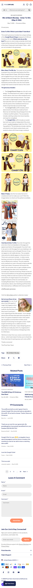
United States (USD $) (10, 560)
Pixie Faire (9, 579)
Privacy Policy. (5, 546)
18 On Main (10, 295)
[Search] (29, 10)
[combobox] (16, 10)
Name (3, 482)
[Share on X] (14, 358)
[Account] (24, 5)
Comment (4, 499)
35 (20, 471)
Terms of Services (24, 544)
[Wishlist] (27, 5)
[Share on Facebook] (9, 358)
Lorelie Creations (13, 124)
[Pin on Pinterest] (19, 358)
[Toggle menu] (2, 5)
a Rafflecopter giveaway (8, 289)
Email (3, 490)
